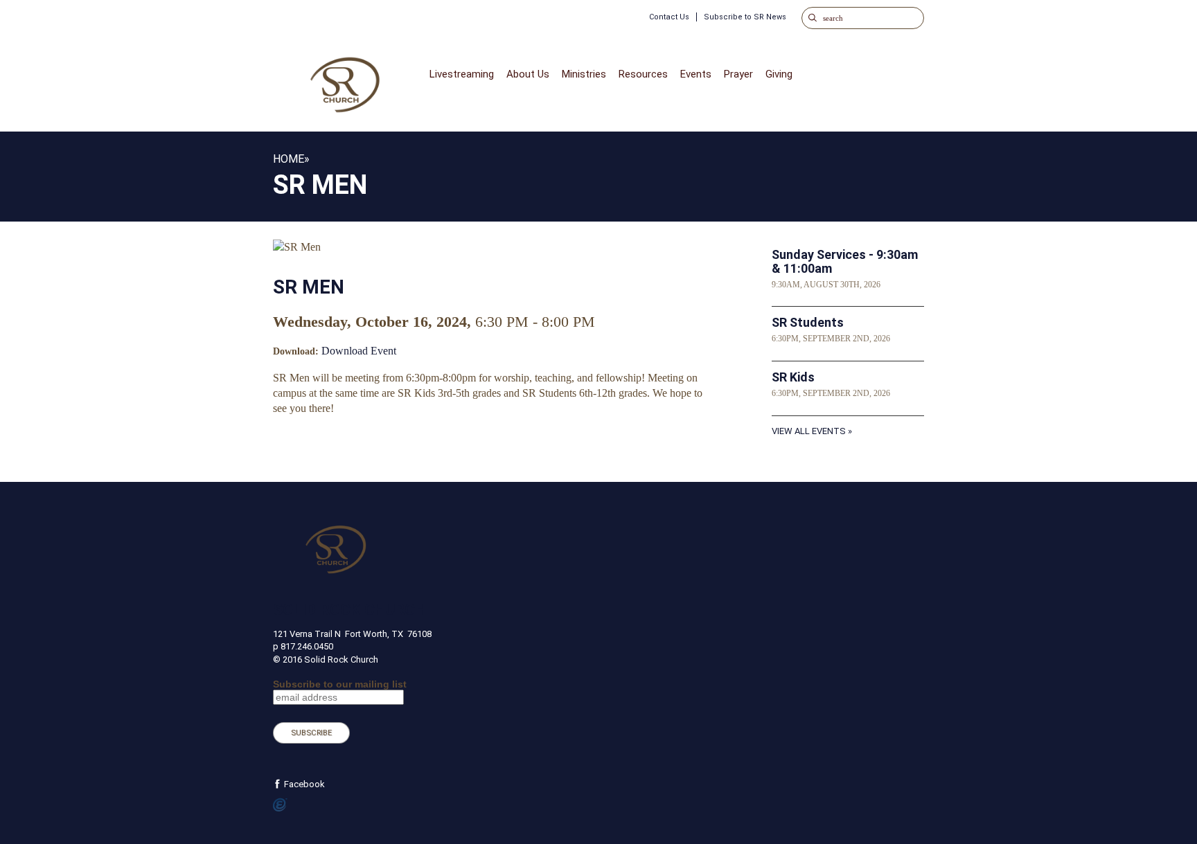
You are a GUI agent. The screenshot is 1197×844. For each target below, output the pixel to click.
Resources (643, 74)
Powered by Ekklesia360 (280, 805)
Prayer (738, 74)
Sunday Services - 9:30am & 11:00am (845, 261)
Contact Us (669, 16)
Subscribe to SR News (745, 16)
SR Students (808, 322)
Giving (778, 74)
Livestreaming (461, 74)
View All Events (809, 431)
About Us (527, 74)
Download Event (358, 351)
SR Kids (793, 377)
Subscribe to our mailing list (340, 684)
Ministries (584, 74)
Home (288, 158)
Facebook (303, 784)
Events (695, 74)
